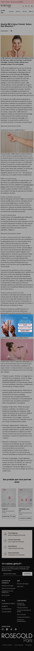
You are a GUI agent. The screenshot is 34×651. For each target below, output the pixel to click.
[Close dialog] (32, 315)
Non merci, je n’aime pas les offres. (25, 333)
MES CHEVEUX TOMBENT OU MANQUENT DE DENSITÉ (25, 331)
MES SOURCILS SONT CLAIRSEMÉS (25, 327)
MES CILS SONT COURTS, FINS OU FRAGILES (25, 325)
